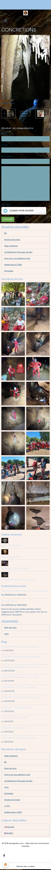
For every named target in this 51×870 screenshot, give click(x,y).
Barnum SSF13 (9, 601)
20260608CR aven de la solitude (19, 646)
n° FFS (7, 806)
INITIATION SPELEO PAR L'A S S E (19, 579)
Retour (25, 113)
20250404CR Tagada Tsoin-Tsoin (20, 676)
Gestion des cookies (25, 866)
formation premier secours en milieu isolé (24, 590)
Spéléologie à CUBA (13, 264)
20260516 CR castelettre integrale (21, 656)
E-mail (4, 145)
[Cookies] (5, 864)
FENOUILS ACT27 (10, 556)
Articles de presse (12, 239)
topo (6, 634)
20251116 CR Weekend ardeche (18, 737)
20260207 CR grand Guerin (16, 707)
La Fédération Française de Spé (18, 252)
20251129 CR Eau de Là (14, 727)
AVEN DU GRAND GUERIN (15, 568)
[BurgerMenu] (5, 21)
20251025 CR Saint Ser (14, 717)
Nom (3, 133)
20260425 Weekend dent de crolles (21, 666)
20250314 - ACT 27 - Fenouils (18, 687)
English (9, 833)
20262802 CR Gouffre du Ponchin (20, 697)
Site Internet (7, 156)
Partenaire (8, 271)
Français (10, 827)
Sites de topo (10, 627)
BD (5, 233)
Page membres (11, 246)
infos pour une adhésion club (17, 258)
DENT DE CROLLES (11, 545)
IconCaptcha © (40, 213)
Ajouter (8, 219)
